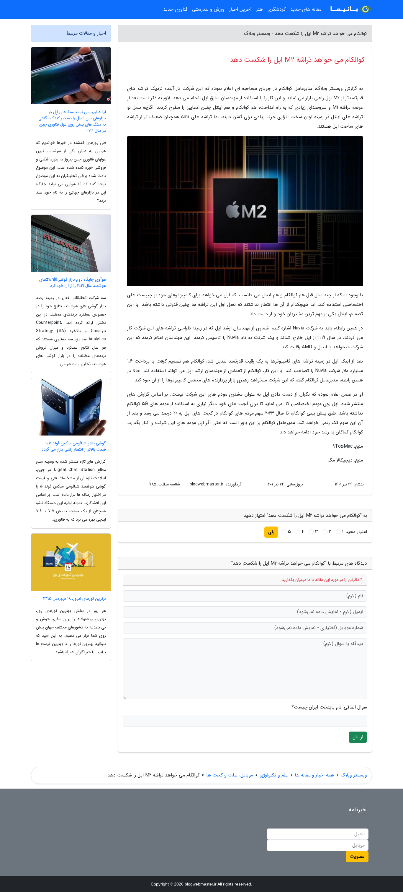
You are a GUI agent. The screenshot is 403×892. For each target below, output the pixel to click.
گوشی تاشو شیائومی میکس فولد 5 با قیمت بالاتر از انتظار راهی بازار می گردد (74, 446)
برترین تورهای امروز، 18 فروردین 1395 (74, 599)
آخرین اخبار (240, 9)
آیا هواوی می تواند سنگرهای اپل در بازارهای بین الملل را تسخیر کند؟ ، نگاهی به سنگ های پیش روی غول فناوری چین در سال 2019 (72, 121)
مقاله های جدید (305, 9)
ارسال (358, 737)
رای (271, 532)
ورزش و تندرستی (208, 9)
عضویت (357, 856)
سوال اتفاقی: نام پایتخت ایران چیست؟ (329, 707)
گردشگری (277, 9)
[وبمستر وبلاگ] (350, 9)
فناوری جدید (175, 9)
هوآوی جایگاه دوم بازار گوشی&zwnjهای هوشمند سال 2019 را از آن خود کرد (72, 283)
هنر (259, 9)
